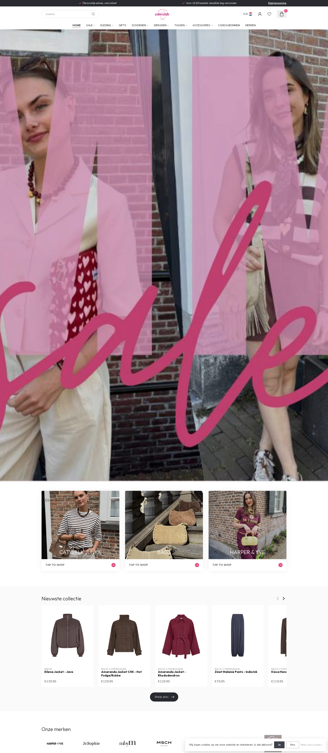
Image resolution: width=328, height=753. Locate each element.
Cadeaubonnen (229, 25)
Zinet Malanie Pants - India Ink (236, 672)
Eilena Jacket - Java (58, 672)
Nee (292, 745)
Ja (279, 745)
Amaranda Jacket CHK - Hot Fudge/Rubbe (121, 673)
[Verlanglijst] (269, 14)
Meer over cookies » (311, 744)
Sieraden (160, 25)
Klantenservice (277, 3)
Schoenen (139, 25)
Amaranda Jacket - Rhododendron (172, 673)
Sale (89, 25)
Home (77, 25)
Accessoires (201, 25)
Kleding (105, 25)
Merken (250, 25)
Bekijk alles (162, 697)
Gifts (122, 25)
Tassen (179, 25)
